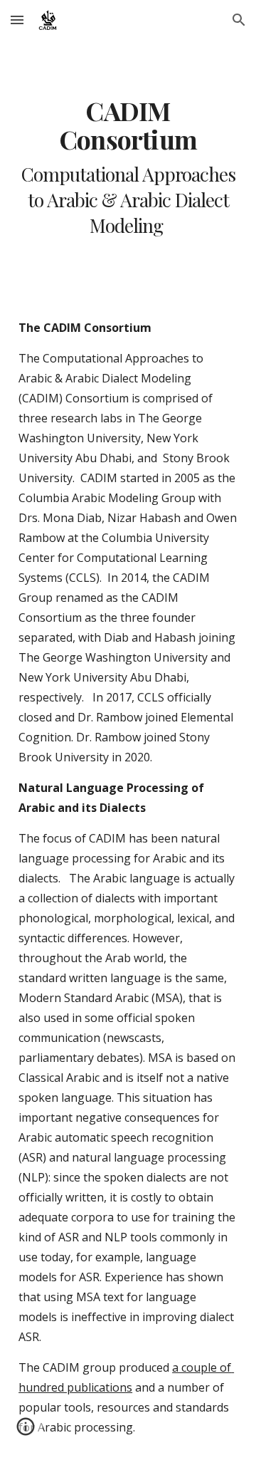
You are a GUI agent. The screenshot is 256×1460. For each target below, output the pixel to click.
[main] (128, 167)
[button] (17, 19)
